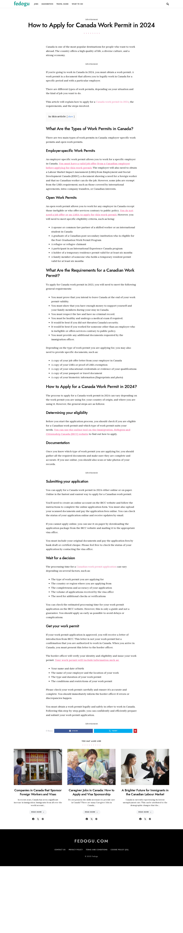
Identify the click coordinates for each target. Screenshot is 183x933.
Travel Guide (62, 4)
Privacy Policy (76, 850)
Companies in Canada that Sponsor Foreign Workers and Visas (38, 792)
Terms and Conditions (96, 850)
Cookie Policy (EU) (119, 850)
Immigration (47, 4)
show (70, 116)
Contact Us (60, 850)
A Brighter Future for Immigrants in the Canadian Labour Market (145, 792)
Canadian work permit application (96, 566)
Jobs (36, 4)
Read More (36, 812)
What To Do (77, 4)
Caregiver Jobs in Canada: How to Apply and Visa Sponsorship (91, 792)
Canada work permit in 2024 (112, 101)
